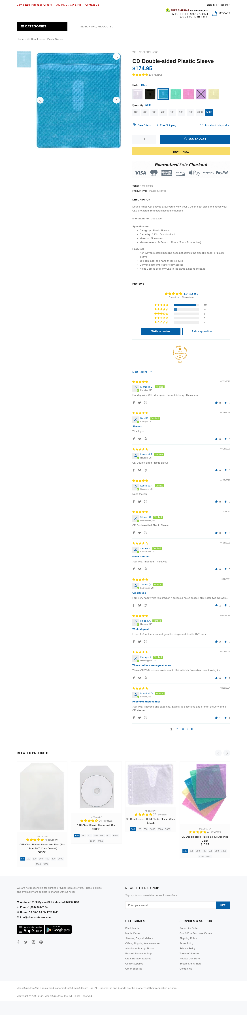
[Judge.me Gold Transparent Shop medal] (180, 353)
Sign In (211, 4)
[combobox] (150, 26)
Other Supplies (133, 968)
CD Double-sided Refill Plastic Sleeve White (151, 819)
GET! (223, 905)
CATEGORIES (35, 26)
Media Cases (132, 933)
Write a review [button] (160, 331)
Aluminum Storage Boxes (139, 948)
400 (163, 112)
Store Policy (186, 943)
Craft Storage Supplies (138, 958)
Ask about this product (217, 125)
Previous (40, 100)
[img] (140, 381)
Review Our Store (190, 958)
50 (22, 858)
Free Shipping (168, 125)
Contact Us (186, 968)
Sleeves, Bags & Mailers (139, 938)
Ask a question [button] (201, 331)
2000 (200, 112)
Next (116, 100)
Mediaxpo (147, 185)
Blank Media (132, 928)
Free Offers (144, 125)
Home (20, 39)
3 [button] (183, 729)
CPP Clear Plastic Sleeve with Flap (96, 825)
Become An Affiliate (190, 963)
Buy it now (181, 151)
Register (224, 4)
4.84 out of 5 (191, 293)
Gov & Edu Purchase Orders (196, 933)
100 (136, 112)
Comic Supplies (134, 963)
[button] (140, 74)
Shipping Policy (188, 938)
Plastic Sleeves (157, 190)
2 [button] (177, 729)
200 (145, 112)
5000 (209, 112)
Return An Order (189, 928)
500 (172, 112)
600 (181, 112)
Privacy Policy (187, 948)
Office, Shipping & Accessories (142, 943)
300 (154, 112)
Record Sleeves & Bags (138, 953)
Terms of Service (189, 953)
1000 (190, 112)
